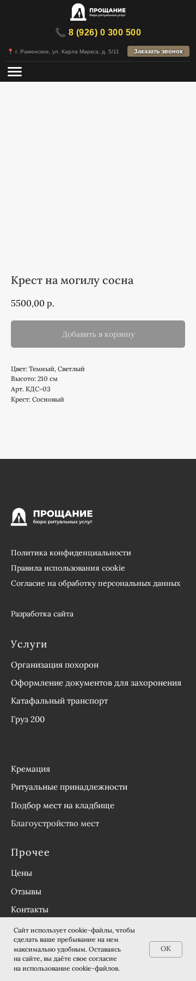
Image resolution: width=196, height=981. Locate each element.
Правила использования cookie (68, 568)
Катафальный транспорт (59, 700)
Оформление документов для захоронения (96, 682)
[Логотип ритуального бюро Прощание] (98, 13)
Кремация (30, 769)
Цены (21, 873)
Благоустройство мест (55, 823)
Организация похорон (55, 664)
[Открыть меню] (14, 71)
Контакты (29, 909)
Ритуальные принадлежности (69, 787)
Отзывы (26, 891)
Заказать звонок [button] (158, 51)
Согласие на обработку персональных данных (95, 583)
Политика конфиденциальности (71, 553)
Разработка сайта (42, 614)
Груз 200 (28, 719)
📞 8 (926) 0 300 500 (98, 32)
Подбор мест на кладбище (62, 805)
